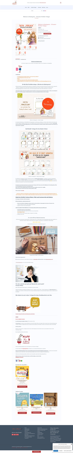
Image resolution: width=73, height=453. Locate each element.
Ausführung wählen (22, 386)
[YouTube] (17, 434)
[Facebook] (43, 10)
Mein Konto (43, 7)
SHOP (28, 7)
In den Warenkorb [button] (22, 412)
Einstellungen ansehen (67, 450)
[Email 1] (16, 434)
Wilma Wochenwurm (43, 2)
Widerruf (38, 431)
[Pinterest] (45, 10)
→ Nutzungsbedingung (19, 262)
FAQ (38, 435)
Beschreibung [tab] (18, 59)
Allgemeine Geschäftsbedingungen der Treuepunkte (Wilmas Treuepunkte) (30, 436)
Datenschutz (14, 447)
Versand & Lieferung (40, 433)
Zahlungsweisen (39, 432)
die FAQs (22, 190)
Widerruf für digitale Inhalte (41, 430)
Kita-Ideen (39, 7)
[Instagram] (44, 10)
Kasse (47, 7)
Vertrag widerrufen (36, 451)
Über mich (26, 431)
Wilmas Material (27, 430)
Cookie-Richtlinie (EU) (28, 432)
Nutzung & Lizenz (40, 434)
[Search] (41, 11)
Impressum (18, 447)
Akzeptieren (56, 450)
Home (26, 7)
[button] (71, 444)
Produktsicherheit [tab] (23, 59)
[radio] (33, 222)
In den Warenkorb (47, 33)
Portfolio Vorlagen (33, 7)
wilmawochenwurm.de (49, 259)
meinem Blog (36, 259)
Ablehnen (60, 450)
